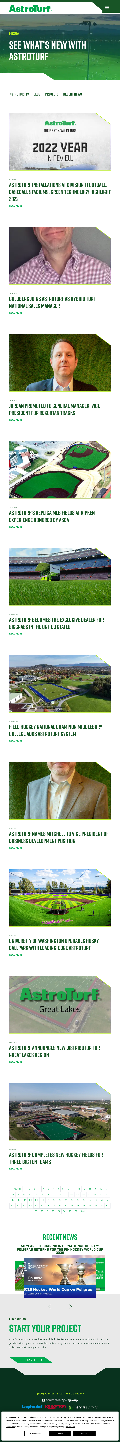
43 (60, 1200)
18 (13, 1194)
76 (76, 1211)
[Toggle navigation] (106, 7)
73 (59, 1211)
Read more (15, 206)
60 (60, 1205)
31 (89, 1194)
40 (42, 1200)
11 (73, 1188)
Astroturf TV (19, 94)
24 (48, 1194)
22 (36, 1194)
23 (42, 1194)
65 (90, 1205)
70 (42, 1211)
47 (84, 1200)
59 (54, 1205)
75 (70, 1211)
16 (101, 1188)
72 (53, 1211)
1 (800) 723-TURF (45, 1393)
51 (107, 1200)
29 (77, 1194)
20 (24, 1194)
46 (78, 1200)
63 (78, 1205)
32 (95, 1194)
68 (107, 1205)
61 (66, 1205)
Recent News (72, 94)
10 (68, 1188)
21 (30, 1194)
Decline (60, 1434)
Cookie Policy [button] (11, 1427)
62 (72, 1205)
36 (19, 1200)
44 (66, 1200)
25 (54, 1194)
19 (18, 1194)
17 (106, 1188)
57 (42, 1205)
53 (18, 1205)
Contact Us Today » (72, 1393)
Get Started (28, 1360)
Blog (37, 94)
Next (82, 1211)
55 (30, 1205)
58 (48, 1205)
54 (24, 1205)
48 (90, 1200)
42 (54, 1200)
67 (102, 1205)
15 (95, 1188)
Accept (84, 1434)
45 (72, 1200)
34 (107, 1194)
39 (36, 1200)
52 (12, 1205)
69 (36, 1211)
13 (84, 1188)
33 (101, 1194)
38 (30, 1200)
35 (13, 1200)
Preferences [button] (70, 1427)
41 (48, 1200)
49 (96, 1200)
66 (96, 1205)
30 (83, 1194)
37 (25, 1200)
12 (79, 1188)
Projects (52, 94)
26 (60, 1194)
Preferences (35, 1434)
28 (71, 1194)
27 (66, 1194)
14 (90, 1188)
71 (47, 1211)
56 (36, 1205)
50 (102, 1200)
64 (84, 1205)
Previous (17, 1188)
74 (64, 1211)
